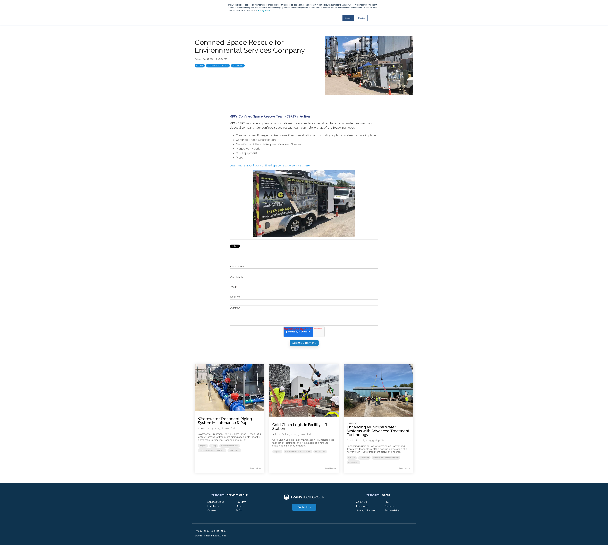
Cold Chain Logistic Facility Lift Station (299, 426)
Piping (213, 446)
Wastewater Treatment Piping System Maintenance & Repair (225, 421)
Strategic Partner (365, 510)
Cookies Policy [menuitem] (218, 531)
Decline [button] (361, 17)
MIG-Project (238, 65)
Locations (212, 506)
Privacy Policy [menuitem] (202, 531)
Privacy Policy (264, 10)
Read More (255, 468)
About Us (361, 501)
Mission (240, 506)
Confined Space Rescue (218, 65)
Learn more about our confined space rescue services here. (270, 165)
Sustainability (392, 510)
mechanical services (229, 446)
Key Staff (241, 501)
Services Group (216, 501)
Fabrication (364, 458)
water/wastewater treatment (212, 450)
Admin (198, 59)
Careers (211, 510)
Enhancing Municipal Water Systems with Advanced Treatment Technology (378, 431)
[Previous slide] (258, 204)
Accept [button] (348, 17)
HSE (387, 501)
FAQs (239, 510)
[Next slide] (350, 204)
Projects (199, 65)
